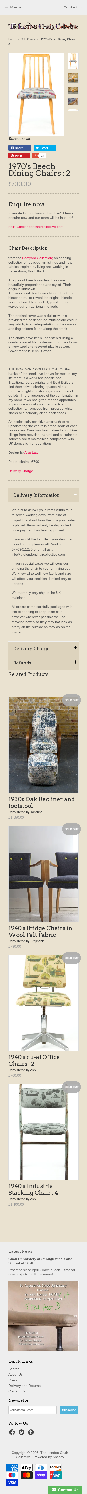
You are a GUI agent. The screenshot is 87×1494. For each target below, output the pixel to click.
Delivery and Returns (24, 1386)
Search (13, 1369)
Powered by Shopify (49, 1457)
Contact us (73, 7)
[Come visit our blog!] (31, 1433)
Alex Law (31, 452)
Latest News (20, 1251)
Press (12, 1380)
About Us (15, 1374)
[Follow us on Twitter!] (22, 1433)
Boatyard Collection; (37, 258)
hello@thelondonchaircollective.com (35, 227)
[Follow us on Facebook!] (12, 1433)
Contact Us (16, 1391)
